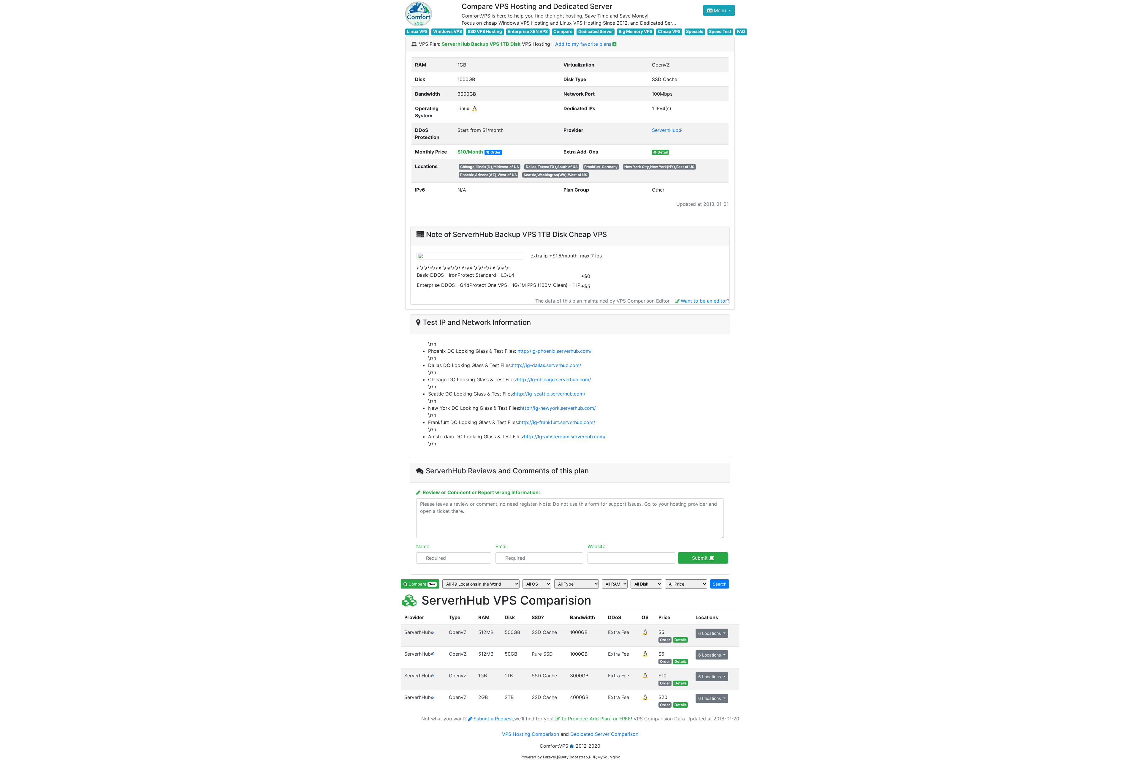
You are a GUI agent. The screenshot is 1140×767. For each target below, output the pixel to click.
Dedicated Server (595, 31)
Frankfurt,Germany (601, 167)
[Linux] (645, 634)
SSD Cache (544, 632)
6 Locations (710, 633)
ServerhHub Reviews (461, 470)
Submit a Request (493, 719)
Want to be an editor (704, 301)
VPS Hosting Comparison (530, 734)
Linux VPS (417, 31)
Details (680, 640)
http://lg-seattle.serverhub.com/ (549, 394)
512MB (485, 632)
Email (501, 546)
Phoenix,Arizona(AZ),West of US (488, 175)
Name (422, 546)
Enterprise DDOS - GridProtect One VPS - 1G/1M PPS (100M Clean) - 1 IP (498, 285)
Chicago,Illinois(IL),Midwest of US (489, 167)
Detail (663, 152)
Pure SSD (542, 654)
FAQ (741, 31)
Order (495, 152)
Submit (700, 558)
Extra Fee (618, 632)
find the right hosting (558, 16)
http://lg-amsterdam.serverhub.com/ (565, 436)
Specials (694, 31)
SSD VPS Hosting (485, 31)
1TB (509, 676)
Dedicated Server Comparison (604, 734)
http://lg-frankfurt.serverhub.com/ (557, 422)
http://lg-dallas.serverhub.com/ (546, 365)
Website (596, 546)
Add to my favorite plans (583, 44)
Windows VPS (447, 31)
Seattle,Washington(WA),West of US (555, 175)
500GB (512, 632)
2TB (509, 697)
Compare (562, 31)
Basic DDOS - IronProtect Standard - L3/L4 (465, 275)
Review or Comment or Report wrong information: (481, 492)
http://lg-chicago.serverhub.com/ (554, 379)
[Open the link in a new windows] (433, 632)
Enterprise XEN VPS (528, 31)
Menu (720, 10)
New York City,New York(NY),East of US (659, 167)
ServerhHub (665, 130)
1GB (482, 676)
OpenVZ (458, 632)
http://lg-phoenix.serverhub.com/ (554, 351)
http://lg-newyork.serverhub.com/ (558, 408)
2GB (483, 697)
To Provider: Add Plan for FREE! (597, 719)
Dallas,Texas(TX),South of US (552, 167)
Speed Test (720, 31)
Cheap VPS (669, 31)
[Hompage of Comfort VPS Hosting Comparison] (418, 14)
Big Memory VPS (635, 31)
